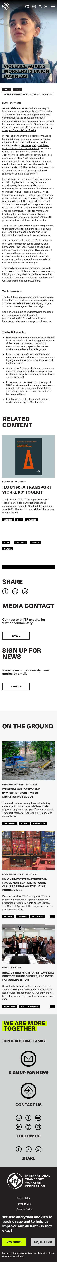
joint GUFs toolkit (18, 228)
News (17, 89)
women (8, 519)
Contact (28, 1092)
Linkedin (19, 1127)
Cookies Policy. (17, 1256)
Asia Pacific (39, 823)
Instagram (28, 1127)
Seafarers (37, 916)
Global (8, 548)
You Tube (38, 1118)
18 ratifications (42, 124)
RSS (38, 1127)
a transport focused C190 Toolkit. (27, 129)
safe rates (10, 1006)
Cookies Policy (24, 1209)
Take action (45, 6)
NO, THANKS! (43, 1242)
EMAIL (16, 635)
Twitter (19, 1118)
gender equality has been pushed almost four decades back (25, 147)
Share (12, 581)
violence (31, 519)
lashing (8, 916)
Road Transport (29, 1006)
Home (7, 89)
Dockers (22, 916)
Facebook (28, 1118)
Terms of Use (23, 1203)
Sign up (16, 686)
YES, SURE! (14, 1242)
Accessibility (23, 1198)
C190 (19, 519)
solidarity (9, 823)
